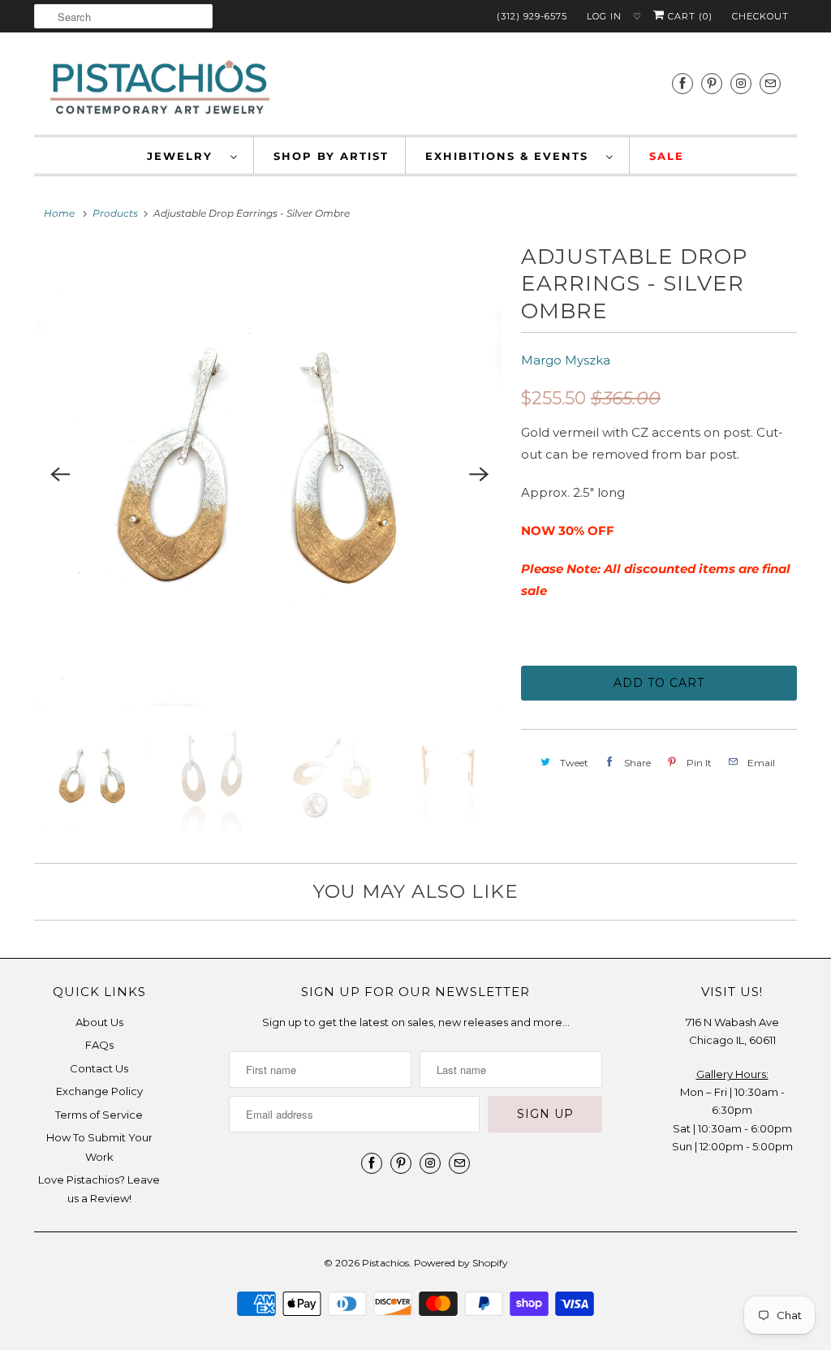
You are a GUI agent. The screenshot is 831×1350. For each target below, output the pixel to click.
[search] (123, 16)
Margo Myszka (565, 360)
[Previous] (60, 475)
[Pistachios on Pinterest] (711, 83)
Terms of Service (99, 1114)
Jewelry (184, 155)
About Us (99, 1022)
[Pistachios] (160, 88)
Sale (666, 155)
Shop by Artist (331, 155)
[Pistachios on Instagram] (740, 83)
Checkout (760, 16)
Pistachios (385, 1263)
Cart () (689, 16)
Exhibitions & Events (511, 155)
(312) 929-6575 (532, 16)
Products (115, 213)
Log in (604, 16)
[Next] (479, 475)
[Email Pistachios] (770, 83)
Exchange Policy (99, 1091)
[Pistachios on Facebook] (682, 83)
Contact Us (99, 1068)
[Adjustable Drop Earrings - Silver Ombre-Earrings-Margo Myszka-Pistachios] (269, 475)
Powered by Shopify (461, 1263)
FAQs (99, 1044)
